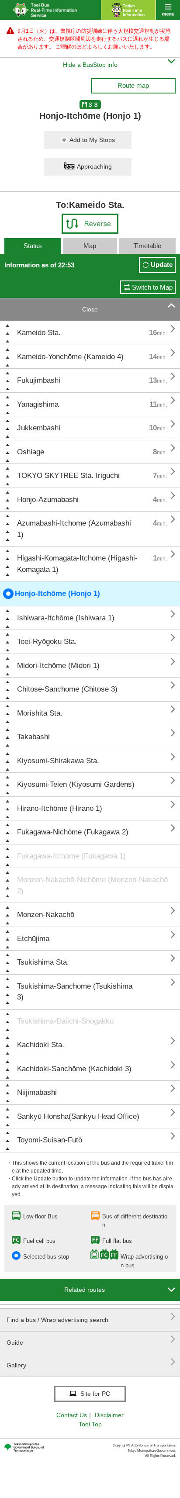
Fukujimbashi (38, 380)
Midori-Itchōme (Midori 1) (58, 665)
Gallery (91, 1362)
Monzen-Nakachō (45, 914)
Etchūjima (33, 938)
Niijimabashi (37, 1092)
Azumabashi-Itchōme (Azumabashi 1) (74, 529)
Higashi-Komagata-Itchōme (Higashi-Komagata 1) (77, 564)
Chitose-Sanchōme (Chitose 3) (67, 689)
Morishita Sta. (39, 713)
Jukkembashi (38, 428)
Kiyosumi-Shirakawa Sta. (58, 761)
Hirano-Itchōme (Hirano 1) (59, 808)
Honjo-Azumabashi (48, 499)
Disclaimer (109, 1415)
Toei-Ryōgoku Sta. (47, 641)
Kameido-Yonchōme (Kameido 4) (70, 357)
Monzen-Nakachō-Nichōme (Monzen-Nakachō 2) (92, 885)
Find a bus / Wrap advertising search (91, 1316)
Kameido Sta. (39, 333)
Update (162, 264)
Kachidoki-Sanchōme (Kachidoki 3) (74, 1069)
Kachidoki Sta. (40, 1045)
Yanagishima (38, 404)
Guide (91, 1339)
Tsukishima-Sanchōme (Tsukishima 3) (74, 992)
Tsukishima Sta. (43, 962)
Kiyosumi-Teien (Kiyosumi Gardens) (76, 784)
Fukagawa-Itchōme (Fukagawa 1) (71, 856)
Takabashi (33, 737)
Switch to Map (152, 287)
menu (168, 10)
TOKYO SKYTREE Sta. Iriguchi (68, 475)
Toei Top (90, 1424)
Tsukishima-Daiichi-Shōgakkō (65, 1021)
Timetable (147, 245)
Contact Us (71, 1415)
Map (89, 245)
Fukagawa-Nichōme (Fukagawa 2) (72, 832)
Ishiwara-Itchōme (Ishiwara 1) (65, 618)
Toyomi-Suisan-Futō (49, 1140)
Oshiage (30, 452)
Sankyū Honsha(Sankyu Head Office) (78, 1116)
